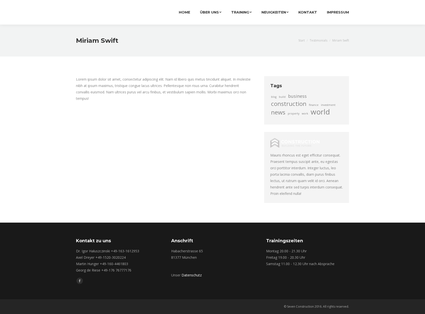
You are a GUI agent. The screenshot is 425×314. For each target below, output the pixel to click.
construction (288, 103)
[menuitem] (184, 12)
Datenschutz (192, 275)
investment (328, 105)
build (282, 97)
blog (273, 97)
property (293, 113)
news (278, 112)
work (305, 113)
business (297, 96)
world (320, 112)
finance (314, 105)
